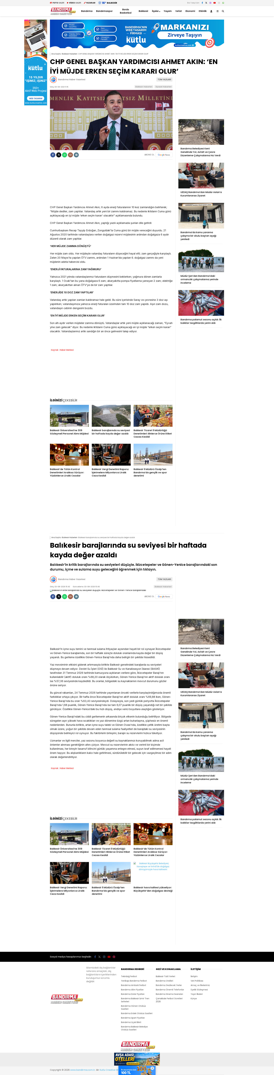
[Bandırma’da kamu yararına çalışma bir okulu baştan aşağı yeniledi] (201, 216)
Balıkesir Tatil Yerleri (165, 976)
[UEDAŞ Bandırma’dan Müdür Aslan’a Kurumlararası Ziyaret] (201, 175)
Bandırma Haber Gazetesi (71, 79)
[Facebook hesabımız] (202, 2)
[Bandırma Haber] (63, 14)
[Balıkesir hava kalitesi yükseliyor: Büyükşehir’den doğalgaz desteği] (153, 873)
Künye (194, 998)
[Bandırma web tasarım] (35, 104)
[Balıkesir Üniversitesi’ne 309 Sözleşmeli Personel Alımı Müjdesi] (69, 416)
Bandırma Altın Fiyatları (132, 989)
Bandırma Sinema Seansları (169, 994)
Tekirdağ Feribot (129, 976)
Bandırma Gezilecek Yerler (169, 985)
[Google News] (164, 155)
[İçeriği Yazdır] (76, 154)
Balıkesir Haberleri (143, 86)
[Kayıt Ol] (211, 11)
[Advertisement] (238, 62)
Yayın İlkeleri (197, 994)
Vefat (178, 11)
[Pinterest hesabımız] (219, 2)
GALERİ (58, 3)
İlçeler (155, 11)
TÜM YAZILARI (164, 79)
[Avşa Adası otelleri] (137, 1059)
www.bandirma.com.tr (82, 1070)
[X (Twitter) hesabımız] (206, 2)
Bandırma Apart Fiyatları (133, 1017)
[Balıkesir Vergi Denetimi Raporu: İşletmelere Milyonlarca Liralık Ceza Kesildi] (111, 455)
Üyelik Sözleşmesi (199, 989)
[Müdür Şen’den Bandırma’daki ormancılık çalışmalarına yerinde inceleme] (201, 259)
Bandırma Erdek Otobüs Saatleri (136, 1013)
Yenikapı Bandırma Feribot (134, 980)
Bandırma (86, 11)
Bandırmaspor (104, 11)
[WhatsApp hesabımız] (223, 2)
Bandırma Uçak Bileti (131, 1022)
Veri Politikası (197, 980)
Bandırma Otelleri (164, 980)
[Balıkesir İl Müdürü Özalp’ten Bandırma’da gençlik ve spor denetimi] (153, 455)
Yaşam (168, 11)
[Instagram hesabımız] (210, 2)
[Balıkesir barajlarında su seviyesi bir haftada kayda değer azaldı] (111, 416)
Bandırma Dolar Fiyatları (132, 994)
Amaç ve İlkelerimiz (200, 985)
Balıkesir (143, 11)
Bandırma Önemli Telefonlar (170, 989)
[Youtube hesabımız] (214, 2)
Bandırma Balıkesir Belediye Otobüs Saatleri (134, 1028)
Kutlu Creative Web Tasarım (115, 1070)
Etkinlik (203, 11)
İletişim (194, 976)
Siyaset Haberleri (164, 86)
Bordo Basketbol (125, 11)
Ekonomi (190, 11)
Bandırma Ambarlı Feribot (133, 985)
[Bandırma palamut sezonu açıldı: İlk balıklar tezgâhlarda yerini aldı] (201, 303)
